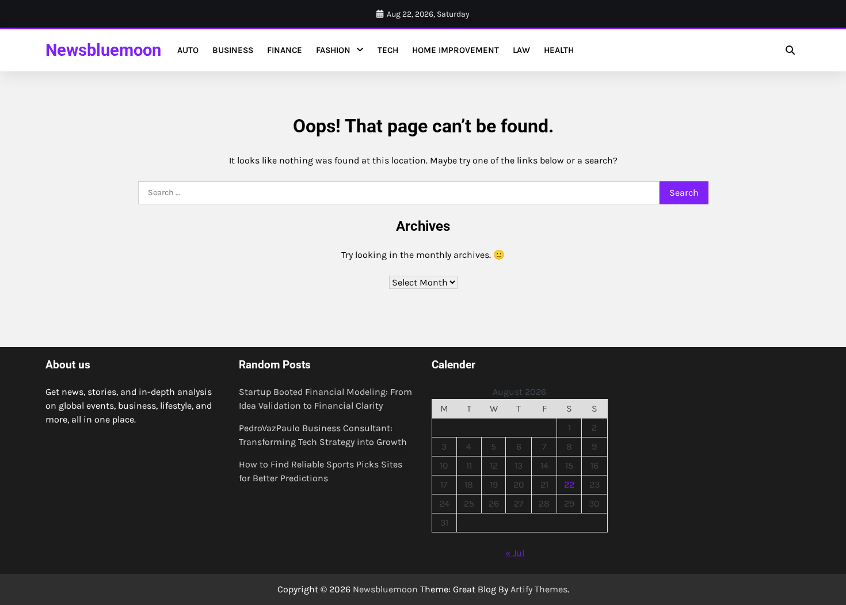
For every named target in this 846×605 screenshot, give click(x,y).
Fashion (333, 50)
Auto (188, 50)
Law (521, 50)
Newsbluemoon (103, 50)
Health (559, 50)
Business (232, 50)
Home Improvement (455, 50)
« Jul (514, 552)
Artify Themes (538, 589)
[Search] (790, 50)
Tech (388, 50)
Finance (284, 50)
